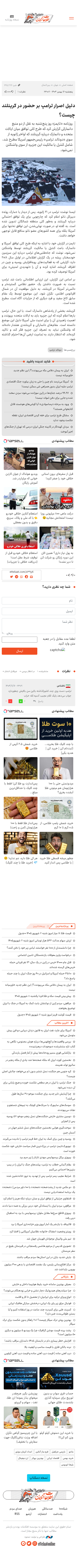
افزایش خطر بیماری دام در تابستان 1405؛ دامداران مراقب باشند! (38, 1341)
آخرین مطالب (61, 1023)
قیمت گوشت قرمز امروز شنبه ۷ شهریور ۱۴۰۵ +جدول (44, 1015)
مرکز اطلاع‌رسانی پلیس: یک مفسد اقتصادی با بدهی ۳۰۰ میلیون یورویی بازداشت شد (39, 1267)
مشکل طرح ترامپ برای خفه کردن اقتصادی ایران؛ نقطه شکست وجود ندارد (42, 417)
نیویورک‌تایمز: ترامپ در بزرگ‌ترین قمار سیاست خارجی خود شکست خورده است (38, 1148)
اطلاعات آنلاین (38, 18)
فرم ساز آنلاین (42, 1452)
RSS (17, 1514)
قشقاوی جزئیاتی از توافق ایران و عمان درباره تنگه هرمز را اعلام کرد (37, 1198)
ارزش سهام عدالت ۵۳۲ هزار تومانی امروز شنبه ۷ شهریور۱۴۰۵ (39, 940)
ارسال (19, 651)
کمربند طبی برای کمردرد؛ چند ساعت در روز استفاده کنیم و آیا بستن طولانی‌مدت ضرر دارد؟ (41, 1311)
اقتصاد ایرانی (53, 1458)
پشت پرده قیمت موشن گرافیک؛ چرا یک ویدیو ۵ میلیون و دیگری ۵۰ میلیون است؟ (40, 1332)
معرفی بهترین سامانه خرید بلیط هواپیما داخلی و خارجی (41, 1284)
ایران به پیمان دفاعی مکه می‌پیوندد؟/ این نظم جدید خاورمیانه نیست (40, 987)
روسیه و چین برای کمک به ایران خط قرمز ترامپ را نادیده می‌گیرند (37, 1139)
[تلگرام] (23, 1543)
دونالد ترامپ (55, 350)
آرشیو (28, 1514)
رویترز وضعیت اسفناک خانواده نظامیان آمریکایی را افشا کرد (40, 1231)
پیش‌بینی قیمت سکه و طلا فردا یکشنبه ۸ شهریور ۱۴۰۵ (43, 996)
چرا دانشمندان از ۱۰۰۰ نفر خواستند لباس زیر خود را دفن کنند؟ (39, 948)
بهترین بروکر (37, 1458)
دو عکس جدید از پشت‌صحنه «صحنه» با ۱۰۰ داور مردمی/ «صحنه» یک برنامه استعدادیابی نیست (38, 1189)
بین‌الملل (45, 85)
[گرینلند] (38, 182)
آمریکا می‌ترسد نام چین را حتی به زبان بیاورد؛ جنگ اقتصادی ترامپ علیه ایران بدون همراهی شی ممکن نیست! (40, 384)
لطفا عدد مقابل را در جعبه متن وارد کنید (59, 641)
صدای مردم (16, 1509)
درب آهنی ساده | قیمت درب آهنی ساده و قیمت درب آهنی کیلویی (37, 1353)
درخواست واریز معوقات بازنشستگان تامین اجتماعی (44, 955)
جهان (56, 85)
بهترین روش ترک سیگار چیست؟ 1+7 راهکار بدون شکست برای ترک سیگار (39, 1322)
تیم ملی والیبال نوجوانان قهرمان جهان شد (49, 1239)
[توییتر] (29, 1543)
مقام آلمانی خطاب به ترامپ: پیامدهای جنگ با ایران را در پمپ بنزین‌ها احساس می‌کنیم (41, 1167)
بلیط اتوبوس (67, 1465)
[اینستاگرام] (34, 1543)
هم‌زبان (32, 1509)
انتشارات (42, 1514)
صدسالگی (47, 1509)
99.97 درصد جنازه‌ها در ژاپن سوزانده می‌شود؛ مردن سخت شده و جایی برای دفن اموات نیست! (41, 395)
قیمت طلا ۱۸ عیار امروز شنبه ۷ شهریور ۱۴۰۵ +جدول (44, 933)
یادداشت (58, 1514)
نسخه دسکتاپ (39, 1477)
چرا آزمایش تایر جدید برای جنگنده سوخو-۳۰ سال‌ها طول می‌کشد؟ (43, 1096)
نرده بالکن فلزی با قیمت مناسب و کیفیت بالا (47, 1347)
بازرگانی (65, 1277)
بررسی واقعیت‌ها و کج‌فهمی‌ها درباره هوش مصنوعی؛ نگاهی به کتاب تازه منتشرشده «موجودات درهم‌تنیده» (41, 1044)
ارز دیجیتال (23, 1458)
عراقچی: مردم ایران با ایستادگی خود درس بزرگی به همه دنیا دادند (36, 1206)
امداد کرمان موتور (23, 1452)
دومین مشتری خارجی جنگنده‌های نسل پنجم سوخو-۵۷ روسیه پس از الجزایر (41, 1118)
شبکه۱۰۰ (63, 1509)
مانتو (71, 1452)
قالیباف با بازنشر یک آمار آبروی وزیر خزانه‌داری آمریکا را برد (41, 1224)
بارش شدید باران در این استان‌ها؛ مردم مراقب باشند (44, 1257)
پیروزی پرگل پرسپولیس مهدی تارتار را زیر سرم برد (45, 1157)
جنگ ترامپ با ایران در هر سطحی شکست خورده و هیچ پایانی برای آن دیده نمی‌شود (39, 1085)
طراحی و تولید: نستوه (35, 1537)
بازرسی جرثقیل (58, 1452)
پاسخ (40, 701)
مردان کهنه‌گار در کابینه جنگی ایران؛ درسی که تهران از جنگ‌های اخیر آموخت (38, 429)
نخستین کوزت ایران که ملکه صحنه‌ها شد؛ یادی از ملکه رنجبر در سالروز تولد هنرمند (40, 1062)
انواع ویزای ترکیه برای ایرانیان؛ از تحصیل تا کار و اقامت (43, 1297)
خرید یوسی (68, 1458)
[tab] (64, 926)
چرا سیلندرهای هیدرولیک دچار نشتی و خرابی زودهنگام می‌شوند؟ (37, 1290)
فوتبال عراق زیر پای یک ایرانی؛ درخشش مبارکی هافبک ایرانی (39, 1303)
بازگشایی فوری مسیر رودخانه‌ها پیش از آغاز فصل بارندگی (41, 1053)
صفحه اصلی (67, 85)
